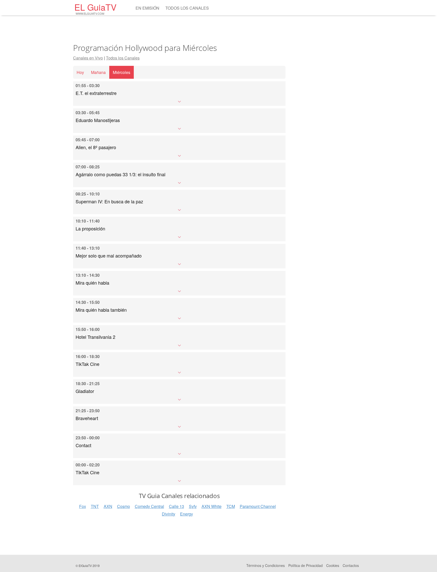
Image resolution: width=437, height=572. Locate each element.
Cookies (332, 565)
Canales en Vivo (88, 58)
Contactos (351, 565)
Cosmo (123, 506)
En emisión (147, 8)
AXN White (212, 506)
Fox (82, 506)
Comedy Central (149, 506)
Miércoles (121, 72)
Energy (186, 514)
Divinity (168, 514)
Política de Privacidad (305, 565)
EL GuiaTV (95, 8)
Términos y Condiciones (265, 565)
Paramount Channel (258, 506)
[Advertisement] (179, 29)
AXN (108, 506)
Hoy (80, 72)
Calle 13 (176, 506)
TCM (230, 506)
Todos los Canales (187, 8)
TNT (95, 506)
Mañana (98, 72)
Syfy (193, 506)
